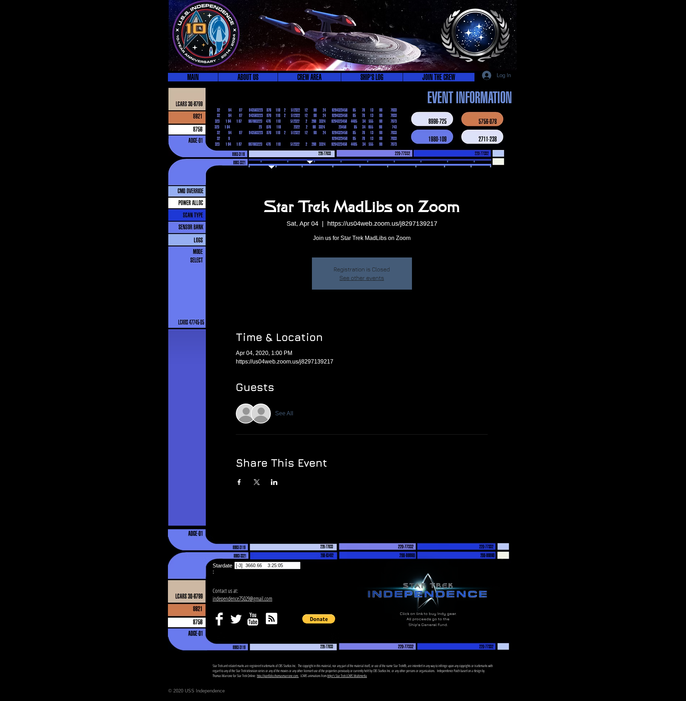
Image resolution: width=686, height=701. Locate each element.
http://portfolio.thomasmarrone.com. (278, 675)
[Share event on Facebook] (239, 482)
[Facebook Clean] (219, 619)
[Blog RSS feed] (271, 619)
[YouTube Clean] (252, 619)
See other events (361, 278)
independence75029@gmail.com (242, 598)
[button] (248, 77)
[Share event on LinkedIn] (274, 482)
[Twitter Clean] (236, 619)
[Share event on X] (256, 482)
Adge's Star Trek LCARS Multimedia (347, 675)
